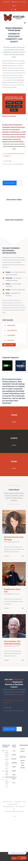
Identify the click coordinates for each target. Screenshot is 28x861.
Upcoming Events (19, 694)
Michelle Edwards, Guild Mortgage (14, 520)
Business (23, 751)
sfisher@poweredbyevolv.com (8, 806)
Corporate (22, 748)
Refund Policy (14, 811)
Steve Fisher (4, 65)
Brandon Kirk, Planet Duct (14, 572)
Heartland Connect (8, 801)
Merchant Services (23, 762)
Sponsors (4, 68)
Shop (14, 782)
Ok (14, 858)
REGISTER (14, 759)
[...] (18, 551)
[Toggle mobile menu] (25, 23)
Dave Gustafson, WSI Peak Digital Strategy (14, 623)
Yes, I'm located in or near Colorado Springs (13, 164)
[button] (14, 325)
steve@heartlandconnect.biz (7, 777)
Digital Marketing (22, 766)
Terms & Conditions (8, 811)
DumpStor (7, 364)
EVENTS (14, 755)
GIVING (14, 770)
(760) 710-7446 (7, 772)
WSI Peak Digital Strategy (13, 804)
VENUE (14, 767)
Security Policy (20, 811)
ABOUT (14, 778)
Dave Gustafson (8, 541)
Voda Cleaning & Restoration (20, 362)
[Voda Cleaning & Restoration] (20, 365)
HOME (14, 751)
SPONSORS (14, 763)
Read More (6, 556)
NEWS (14, 774)
